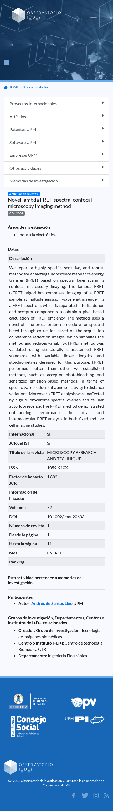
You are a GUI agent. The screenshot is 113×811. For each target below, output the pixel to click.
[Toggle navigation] (93, 15)
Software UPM (22, 142)
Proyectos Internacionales (33, 103)
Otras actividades (35, 87)
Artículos (17, 116)
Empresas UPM (23, 155)
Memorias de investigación (33, 180)
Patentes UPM (22, 129)
